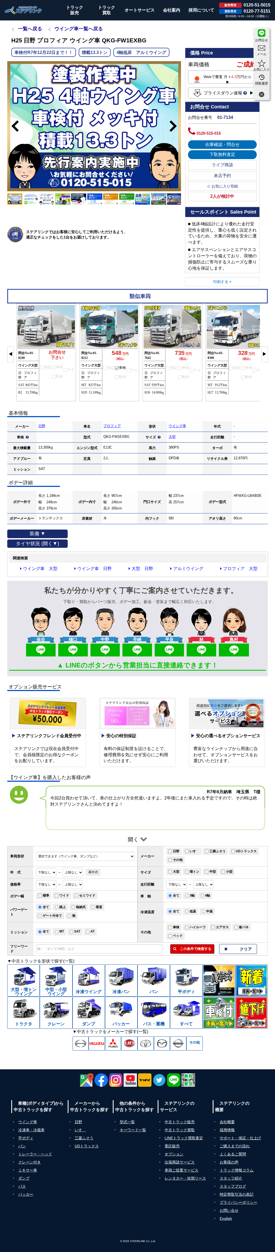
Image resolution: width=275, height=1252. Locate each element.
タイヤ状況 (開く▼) (37, 543)
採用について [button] (201, 10)
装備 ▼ (37, 533)
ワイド (64, 895)
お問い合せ (229, 1210)
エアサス (222, 927)
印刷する (221, 282)
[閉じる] (261, 95)
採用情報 (227, 1130)
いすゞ (194, 851)
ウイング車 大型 (40, 568)
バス (22, 1186)
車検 (176, 927)
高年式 (93, 872)
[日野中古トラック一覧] (81, 1043)
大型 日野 (142, 568)
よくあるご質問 (233, 1154)
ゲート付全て (52, 915)
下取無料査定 (222, 154)
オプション (174, 1154)
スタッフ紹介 (231, 1178)
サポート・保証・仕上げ (240, 1138)
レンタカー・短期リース (185, 1178)
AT (93, 931)
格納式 (81, 907)
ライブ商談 (222, 165)
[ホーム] (23, 10)
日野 (41, 426)
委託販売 (172, 1146)
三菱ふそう (217, 851)
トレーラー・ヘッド (35, 1154)
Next (175, 126)
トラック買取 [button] (106, 10)
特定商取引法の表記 (237, 1194)
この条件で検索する (193, 949)
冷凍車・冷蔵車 (31, 1130)
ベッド (178, 936)
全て (176, 895)
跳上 (62, 907)
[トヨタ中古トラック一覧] (146, 1043)
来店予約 (222, 175)
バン (22, 1146)
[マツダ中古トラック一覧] (162, 1043)
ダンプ (24, 1178)
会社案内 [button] (171, 10)
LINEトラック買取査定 (184, 1138)
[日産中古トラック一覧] (178, 1043)
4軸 (207, 895)
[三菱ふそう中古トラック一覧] (113, 1043)
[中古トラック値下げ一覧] (251, 1013)
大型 (172, 437)
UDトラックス (246, 851)
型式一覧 (127, 1122)
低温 (193, 911)
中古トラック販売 (180, 1122)
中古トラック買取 (180, 1130)
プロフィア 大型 (240, 568)
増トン (194, 871)
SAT (77, 931)
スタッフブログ (233, 1186)
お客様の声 (229, 1162)
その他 (178, 860)
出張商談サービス (180, 1162)
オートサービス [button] (140, 10)
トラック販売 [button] (74, 10)
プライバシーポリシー (238, 1202)
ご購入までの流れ (235, 1146)
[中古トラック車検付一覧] (219, 1013)
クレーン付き (29, 1162)
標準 (46, 895)
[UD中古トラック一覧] (129, 1043)
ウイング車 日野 (94, 568)
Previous (12, 126)
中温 (209, 911)
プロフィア (112, 426)
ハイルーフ (198, 927)
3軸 (192, 895)
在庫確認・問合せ (222, 144)
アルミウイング (188, 568)
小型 (229, 871)
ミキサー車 (27, 1170)
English (226, 1218)
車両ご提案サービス (181, 1170)
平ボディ (25, 1138)
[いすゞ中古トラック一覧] (97, 1043)
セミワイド (87, 895)
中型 (212, 871)
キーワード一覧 (133, 1130)
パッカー (25, 1194)
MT (61, 931)
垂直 (99, 907)
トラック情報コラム (237, 1170)
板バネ (244, 927)
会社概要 (227, 1122)
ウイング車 (177, 426)
